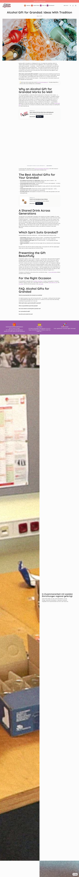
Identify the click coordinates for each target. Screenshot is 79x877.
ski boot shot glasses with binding (41, 168)
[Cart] (75, 5)
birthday (35, 281)
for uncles (21, 283)
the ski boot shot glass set (42, 82)
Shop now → (39, 116)
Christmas (40, 281)
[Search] (70, 5)
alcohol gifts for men (52, 282)
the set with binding (53, 272)
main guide (40, 283)
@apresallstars (49, 165)
